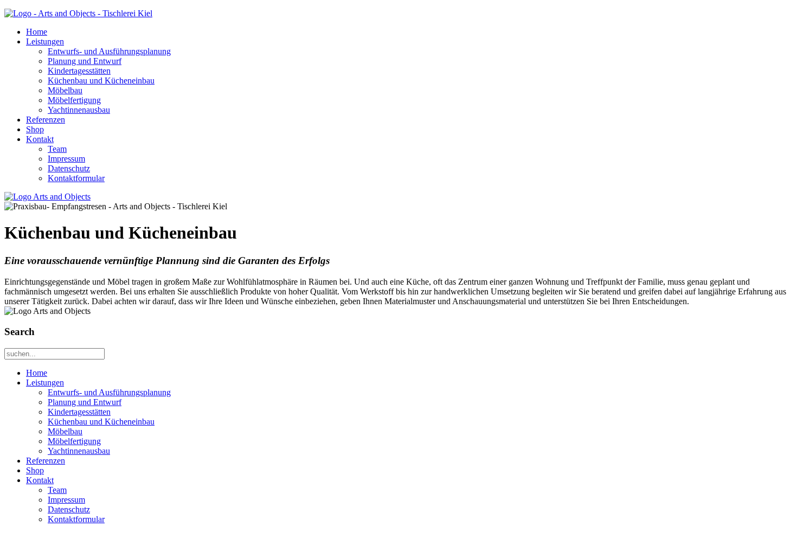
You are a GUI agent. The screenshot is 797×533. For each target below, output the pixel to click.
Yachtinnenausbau (79, 109)
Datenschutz (69, 168)
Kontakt (40, 139)
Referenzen (45, 119)
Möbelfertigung (74, 100)
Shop (35, 129)
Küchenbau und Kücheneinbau (101, 80)
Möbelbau (65, 90)
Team (57, 148)
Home (36, 31)
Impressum (66, 158)
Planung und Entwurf (84, 61)
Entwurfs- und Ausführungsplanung (109, 51)
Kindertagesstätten (79, 70)
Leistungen (45, 41)
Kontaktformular (76, 178)
